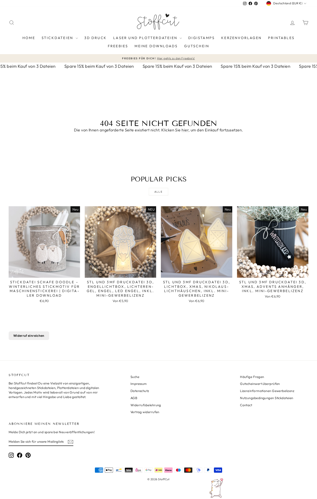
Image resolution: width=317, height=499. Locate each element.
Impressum (138, 384)
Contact (246, 405)
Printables (281, 38)
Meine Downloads (156, 46)
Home (28, 38)
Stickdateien (58, 38)
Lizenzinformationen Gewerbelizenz (267, 391)
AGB (133, 398)
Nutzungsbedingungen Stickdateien (266, 398)
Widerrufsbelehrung (145, 405)
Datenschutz (139, 391)
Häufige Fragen (252, 377)
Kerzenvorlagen (241, 38)
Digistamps (201, 38)
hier (185, 130)
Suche (134, 377)
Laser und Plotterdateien (146, 38)
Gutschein (196, 46)
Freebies (118, 46)
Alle (158, 191)
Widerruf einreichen (28, 335)
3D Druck (95, 38)
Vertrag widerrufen (144, 412)
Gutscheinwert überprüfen (260, 384)
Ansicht (44, 273)
